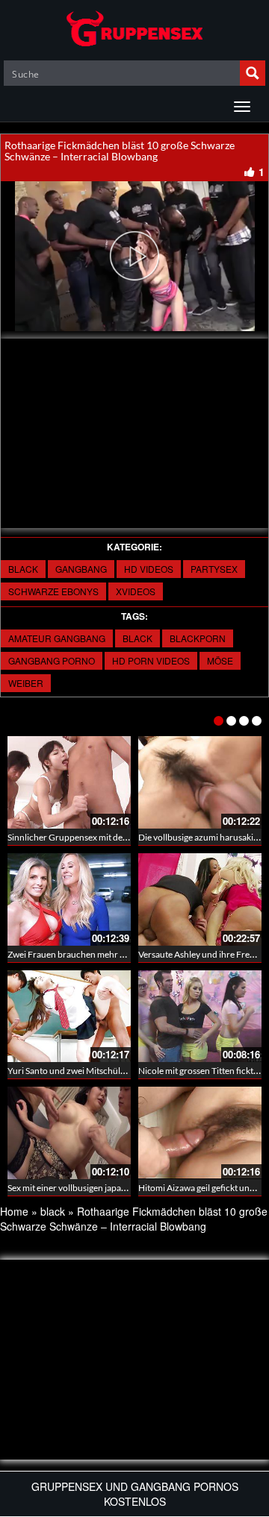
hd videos (148, 568)
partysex (214, 568)
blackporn (198, 638)
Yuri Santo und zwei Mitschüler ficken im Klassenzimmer (116, 1070)
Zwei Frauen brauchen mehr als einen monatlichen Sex (113, 954)
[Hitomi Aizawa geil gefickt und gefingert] (200, 1133)
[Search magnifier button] (252, 73)
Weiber (25, 682)
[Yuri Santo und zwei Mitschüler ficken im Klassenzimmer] (69, 1016)
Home (14, 1211)
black (23, 568)
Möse (220, 660)
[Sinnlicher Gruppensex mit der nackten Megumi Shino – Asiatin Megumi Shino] (69, 782)
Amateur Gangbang (56, 638)
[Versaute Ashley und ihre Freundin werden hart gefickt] (200, 899)
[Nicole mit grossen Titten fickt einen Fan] (200, 1016)
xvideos (135, 591)
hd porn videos (151, 660)
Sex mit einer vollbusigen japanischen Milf (88, 1187)
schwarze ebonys (53, 591)
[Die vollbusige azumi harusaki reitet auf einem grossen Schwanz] (200, 782)
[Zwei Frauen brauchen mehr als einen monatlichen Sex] (69, 899)
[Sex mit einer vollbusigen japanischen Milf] (69, 1133)
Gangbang (81, 568)
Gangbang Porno (51, 660)
